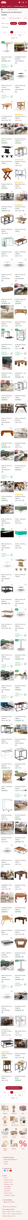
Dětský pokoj (5, 1149)
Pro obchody (7, 1188)
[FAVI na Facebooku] (5, 1170)
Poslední (13, 37)
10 (15, 35)
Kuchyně (23, 1125)
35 (11, 1039)
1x (22, 182)
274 (25, 192)
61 (25, 823)
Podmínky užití (8, 1193)
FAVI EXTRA (7, 1191)
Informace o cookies (9, 1195)
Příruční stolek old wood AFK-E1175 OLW (12, 1076)
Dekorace (9, 6)
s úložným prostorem (14, 18)
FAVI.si (13, 1216)
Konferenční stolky (13, 9)
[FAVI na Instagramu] (7, 1170)
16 (25, 237)
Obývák (14, 1137)
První (4, 32)
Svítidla (5, 1125)
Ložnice (23, 1137)
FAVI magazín (7, 1186)
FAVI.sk (4, 1211)
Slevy (23, 1148)
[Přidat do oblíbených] (12, 42)
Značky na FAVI (8, 1182)
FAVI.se (14, 1213)
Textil (23, 1113)
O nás (5, 1177)
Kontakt (6, 1161)
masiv (3, 18)
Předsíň (14, 1148)
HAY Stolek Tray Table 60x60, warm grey (12, 764)
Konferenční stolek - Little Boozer (10, 206)
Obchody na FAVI (8, 1180)
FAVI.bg (4, 1216)
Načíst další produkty (13, 1088)
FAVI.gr (9, 1216)
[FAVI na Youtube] (11, 1170)
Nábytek (3, 6)
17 (25, 1039)
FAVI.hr (4, 1213)
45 (11, 307)
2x (22, 494)
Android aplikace (10, 1202)
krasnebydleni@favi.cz (11, 1159)
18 (11, 1016)
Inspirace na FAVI (8, 1184)
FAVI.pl (9, 1211)
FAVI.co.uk (19, 1213)
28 (25, 481)
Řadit (14, 23)
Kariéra (6, 1164)
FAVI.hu (18, 1211)
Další (19, 35)
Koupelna (5, 1137)
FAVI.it (9, 1213)
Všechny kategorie (19, 6)
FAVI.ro (14, 1211)
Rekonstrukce (14, 1125)
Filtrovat (23, 23)
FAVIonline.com (6, 1206)
